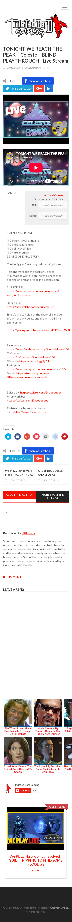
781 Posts (28, 533)
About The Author (19, 494)
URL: (34, 205)
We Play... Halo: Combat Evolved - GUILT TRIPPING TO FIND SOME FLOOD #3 (36, 860)
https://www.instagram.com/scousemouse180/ (36, 369)
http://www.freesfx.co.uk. (30, 412)
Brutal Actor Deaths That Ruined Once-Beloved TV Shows (18, 769)
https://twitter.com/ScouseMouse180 (31, 357)
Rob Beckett (34, 67)
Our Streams (57, 806)
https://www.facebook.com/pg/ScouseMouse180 (38, 349)
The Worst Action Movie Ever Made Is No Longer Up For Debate (18, 731)
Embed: (33, 215)
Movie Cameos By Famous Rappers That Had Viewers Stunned (48, 731)
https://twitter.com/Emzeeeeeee (41, 392)
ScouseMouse (53, 195)
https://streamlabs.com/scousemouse (30, 307)
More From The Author (53, 496)
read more (35, 870)
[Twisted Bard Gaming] (36, 26)
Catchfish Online (59, 907)
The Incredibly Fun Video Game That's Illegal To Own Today (48, 769)
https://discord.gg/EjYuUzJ (36, 361)
